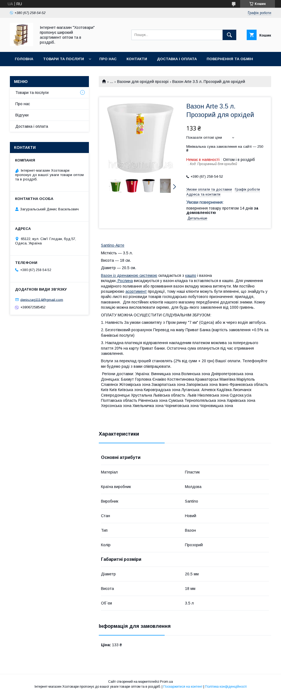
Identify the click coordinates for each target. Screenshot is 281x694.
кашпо (190, 275)
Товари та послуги (63, 59)
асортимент (136, 291)
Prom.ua (166, 682)
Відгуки (22, 115)
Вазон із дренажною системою (129, 275)
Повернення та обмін (230, 59)
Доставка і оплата (177, 59)
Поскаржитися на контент (183, 687)
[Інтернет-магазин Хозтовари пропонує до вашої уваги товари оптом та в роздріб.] (21, 45)
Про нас (108, 59)
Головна (24, 59)
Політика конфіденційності (226, 687)
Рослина (125, 280)
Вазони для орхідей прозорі (142, 81)
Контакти (137, 59)
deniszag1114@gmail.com (41, 299)
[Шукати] (229, 35)
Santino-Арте (112, 245)
